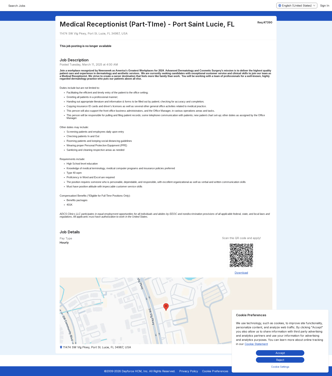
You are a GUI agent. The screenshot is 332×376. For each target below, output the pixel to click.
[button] (166, 311)
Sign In (324, 5)
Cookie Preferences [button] (215, 371)
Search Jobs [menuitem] (16, 5)
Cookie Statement (256, 344)
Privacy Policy (188, 371)
